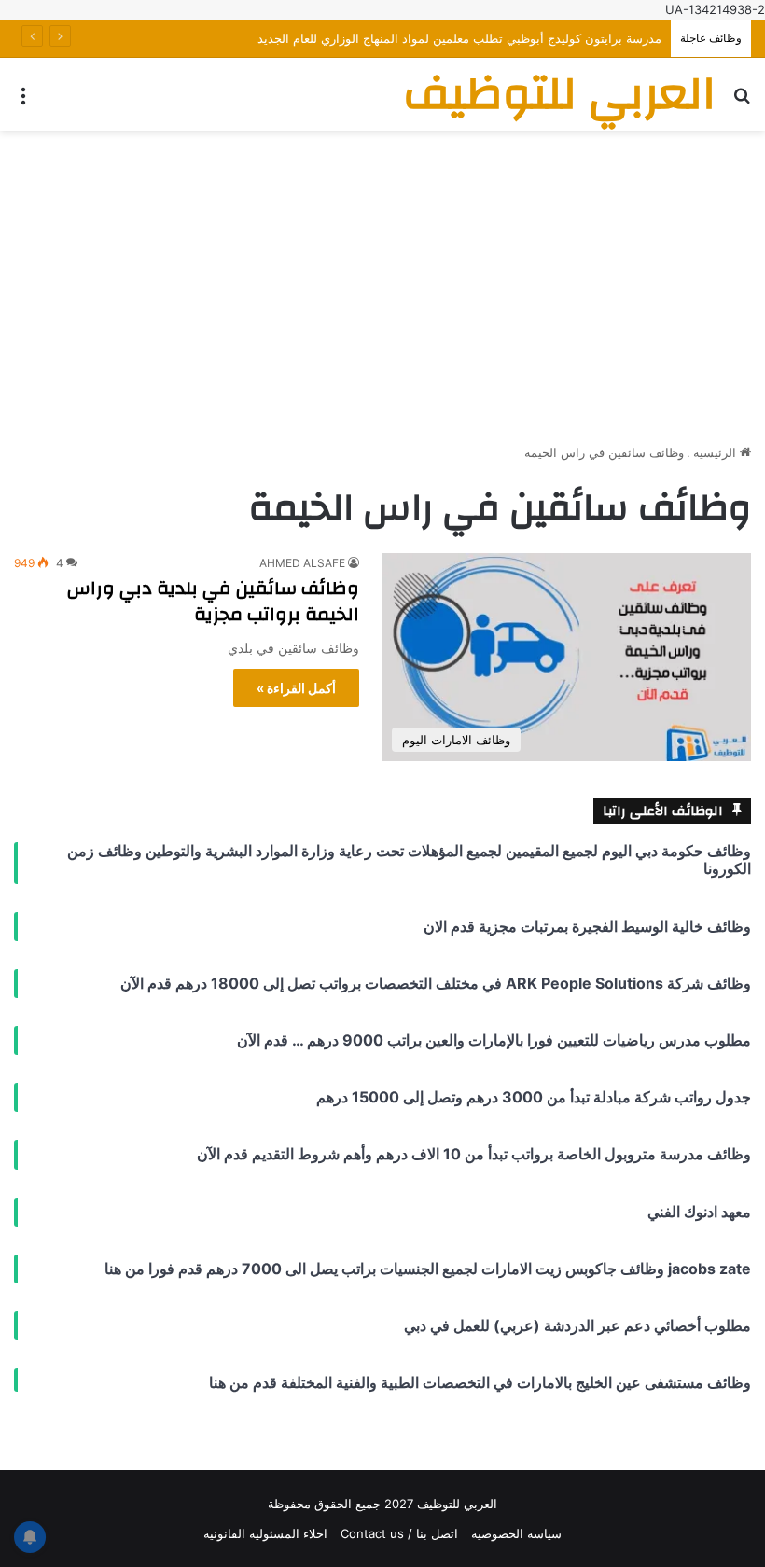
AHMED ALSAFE (302, 563)
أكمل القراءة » (296, 688)
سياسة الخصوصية (516, 1533)
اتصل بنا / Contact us (399, 1533)
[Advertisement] (382, 279)
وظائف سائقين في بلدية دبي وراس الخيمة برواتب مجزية (213, 601)
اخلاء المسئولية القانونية (265, 1533)
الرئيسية (716, 452)
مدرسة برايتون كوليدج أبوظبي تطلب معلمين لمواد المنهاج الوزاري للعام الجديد (459, 38)
